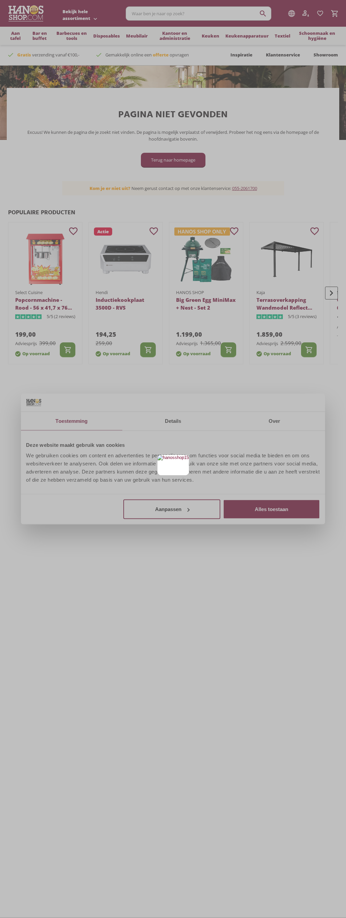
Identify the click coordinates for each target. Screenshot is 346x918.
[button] (183, 461)
